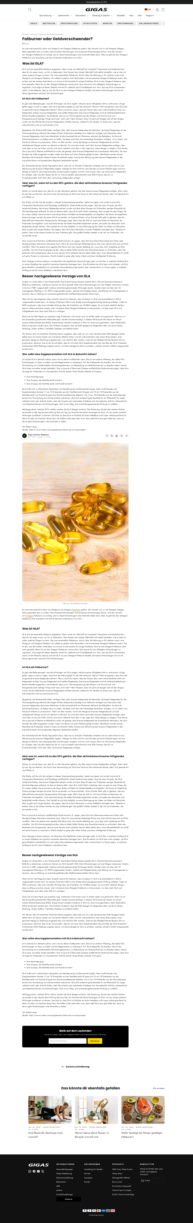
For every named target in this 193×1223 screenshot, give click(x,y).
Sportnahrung (45, 15)
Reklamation (61, 1182)
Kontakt (87, 1182)
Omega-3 (30, 54)
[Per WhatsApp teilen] (122, 436)
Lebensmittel (64, 15)
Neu (131, 15)
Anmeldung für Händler (93, 1169)
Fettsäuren (76, 48)
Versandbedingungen (64, 1169)
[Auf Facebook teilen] (107, 436)
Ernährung (33, 34)
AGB (58, 1186)
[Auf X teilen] (112, 436)
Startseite (25, 34)
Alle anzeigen (159, 1088)
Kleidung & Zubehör (101, 15)
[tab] (33, 23)
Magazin (150, 15)
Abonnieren (95, 1041)
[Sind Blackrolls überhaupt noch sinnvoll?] (50, 1110)
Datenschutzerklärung (64, 1177)
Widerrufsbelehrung (64, 1173)
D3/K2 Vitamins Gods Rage (123, 1194)
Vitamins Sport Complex (121, 1190)
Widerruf (68, 1199)
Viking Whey (117, 1173)
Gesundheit (81, 15)
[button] (149, 9)
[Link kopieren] (127, 436)
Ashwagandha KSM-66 (121, 1177)
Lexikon (59, 1190)
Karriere (87, 1173)
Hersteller (121, 15)
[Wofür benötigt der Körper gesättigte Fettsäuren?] (143, 1110)
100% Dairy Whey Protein (122, 1169)
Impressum (88, 1177)
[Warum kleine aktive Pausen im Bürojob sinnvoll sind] (96, 1110)
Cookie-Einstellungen (64, 1194)
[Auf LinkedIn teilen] (117, 436)
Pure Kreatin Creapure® (121, 1186)
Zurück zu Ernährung (77, 1066)
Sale (140, 15)
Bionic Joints (117, 1182)
